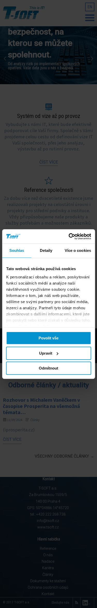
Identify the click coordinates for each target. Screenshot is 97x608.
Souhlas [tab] (16, 250)
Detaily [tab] (46, 250)
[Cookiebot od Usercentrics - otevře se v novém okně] (69, 236)
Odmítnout (48, 368)
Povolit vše (48, 338)
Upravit (45, 353)
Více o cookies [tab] (78, 250)
